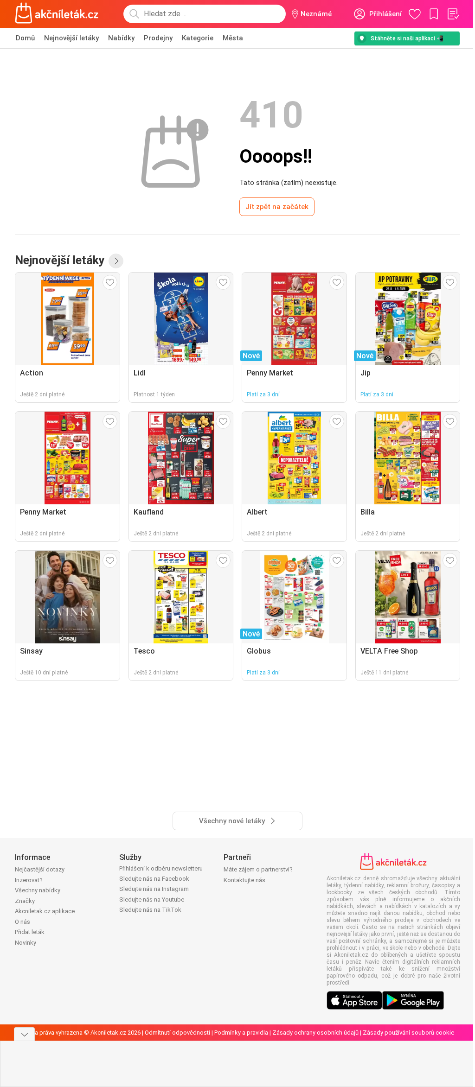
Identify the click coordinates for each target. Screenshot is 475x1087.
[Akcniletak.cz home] (57, 13)
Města (233, 38)
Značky (25, 900)
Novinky (25, 942)
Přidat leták (30, 931)
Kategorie (197, 38)
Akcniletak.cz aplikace (45, 911)
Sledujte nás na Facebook (154, 878)
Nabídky (121, 38)
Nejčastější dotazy (39, 869)
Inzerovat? (29, 880)
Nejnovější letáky (71, 38)
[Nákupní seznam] (452, 13)
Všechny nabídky (37, 890)
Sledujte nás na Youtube (151, 899)
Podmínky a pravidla (241, 1032)
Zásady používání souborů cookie (408, 1032)
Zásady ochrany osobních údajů (315, 1032)
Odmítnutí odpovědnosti (177, 1032)
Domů (25, 38)
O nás (22, 921)
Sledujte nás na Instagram (154, 888)
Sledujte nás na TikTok (150, 909)
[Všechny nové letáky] (116, 261)
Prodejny (158, 38)
